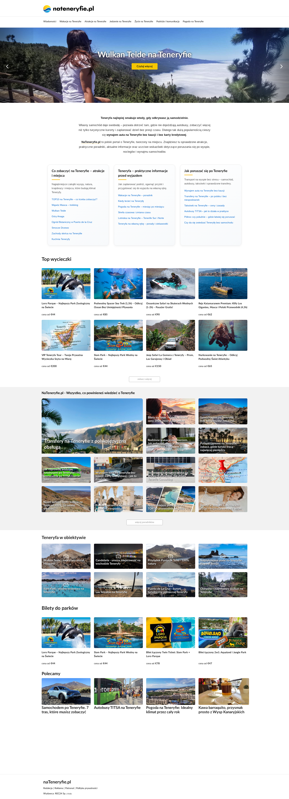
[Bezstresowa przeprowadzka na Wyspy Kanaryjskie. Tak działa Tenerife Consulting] (170, 470)
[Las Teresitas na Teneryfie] (118, 584)
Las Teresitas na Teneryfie (111, 592)
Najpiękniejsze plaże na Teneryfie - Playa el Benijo (222, 562)
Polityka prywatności (86, 788)
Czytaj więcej (145, 66)
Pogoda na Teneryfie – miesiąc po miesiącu (141, 206)
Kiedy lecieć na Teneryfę (131, 201)
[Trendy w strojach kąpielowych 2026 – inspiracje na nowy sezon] (223, 499)
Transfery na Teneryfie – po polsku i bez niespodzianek (205, 198)
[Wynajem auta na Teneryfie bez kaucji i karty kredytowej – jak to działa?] (118, 470)
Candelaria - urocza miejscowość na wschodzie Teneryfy (118, 562)
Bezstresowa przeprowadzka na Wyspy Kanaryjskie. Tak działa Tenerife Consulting (168, 476)
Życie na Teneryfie (144, 21)
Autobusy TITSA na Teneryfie (117, 708)
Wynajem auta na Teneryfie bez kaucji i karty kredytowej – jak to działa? (116, 476)
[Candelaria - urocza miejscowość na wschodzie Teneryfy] (118, 556)
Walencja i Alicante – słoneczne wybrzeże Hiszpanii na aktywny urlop (220, 476)
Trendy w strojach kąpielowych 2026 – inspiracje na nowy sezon (221, 507)
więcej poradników (144, 522)
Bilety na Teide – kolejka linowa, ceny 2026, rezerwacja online (168, 419)
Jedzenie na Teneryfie (120, 21)
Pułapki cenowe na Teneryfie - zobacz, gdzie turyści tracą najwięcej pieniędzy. (219, 447)
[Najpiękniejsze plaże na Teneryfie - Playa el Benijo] (223, 556)
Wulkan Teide (59, 210)
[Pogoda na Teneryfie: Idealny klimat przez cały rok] (170, 691)
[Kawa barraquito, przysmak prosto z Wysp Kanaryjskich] (224, 691)
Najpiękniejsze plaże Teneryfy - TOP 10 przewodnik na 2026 (167, 507)
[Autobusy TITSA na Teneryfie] (118, 691)
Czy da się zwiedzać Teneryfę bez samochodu (208, 222)
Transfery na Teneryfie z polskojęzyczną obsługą (85, 444)
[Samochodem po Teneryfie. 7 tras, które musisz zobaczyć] (223, 411)
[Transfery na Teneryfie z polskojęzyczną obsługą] (92, 426)
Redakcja (48, 788)
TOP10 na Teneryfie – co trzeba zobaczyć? (74, 199)
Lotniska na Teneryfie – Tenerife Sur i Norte (141, 218)
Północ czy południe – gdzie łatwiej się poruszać (209, 217)
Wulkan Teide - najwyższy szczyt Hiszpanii (63, 562)
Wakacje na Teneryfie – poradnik (135, 195)
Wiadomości (49, 21)
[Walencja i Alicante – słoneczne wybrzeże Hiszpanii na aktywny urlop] (223, 470)
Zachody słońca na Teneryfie (67, 233)
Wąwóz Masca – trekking (65, 205)
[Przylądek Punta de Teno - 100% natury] (170, 556)
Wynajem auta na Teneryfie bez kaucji (204, 190)
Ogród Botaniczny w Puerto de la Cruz (72, 222)
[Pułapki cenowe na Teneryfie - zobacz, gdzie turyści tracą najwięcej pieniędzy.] (223, 441)
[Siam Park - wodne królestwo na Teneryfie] (66, 584)
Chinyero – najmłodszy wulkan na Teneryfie (221, 590)
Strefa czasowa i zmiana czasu (134, 212)
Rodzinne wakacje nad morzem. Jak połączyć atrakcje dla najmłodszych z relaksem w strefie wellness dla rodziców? (168, 445)
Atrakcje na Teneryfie (95, 21)
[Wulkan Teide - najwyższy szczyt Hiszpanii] (66, 556)
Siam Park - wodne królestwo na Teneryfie (63, 590)
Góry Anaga (58, 216)
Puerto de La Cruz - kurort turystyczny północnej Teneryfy (168, 590)
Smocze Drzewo (60, 227)
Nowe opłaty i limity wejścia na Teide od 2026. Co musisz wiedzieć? (63, 505)
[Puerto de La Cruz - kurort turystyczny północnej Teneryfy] (170, 584)
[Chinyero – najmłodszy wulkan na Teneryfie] (223, 584)
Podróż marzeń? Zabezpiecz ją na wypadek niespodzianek (117, 507)
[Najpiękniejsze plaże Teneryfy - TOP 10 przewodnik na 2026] (170, 499)
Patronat (69, 788)
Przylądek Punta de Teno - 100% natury (168, 562)
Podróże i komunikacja (167, 21)
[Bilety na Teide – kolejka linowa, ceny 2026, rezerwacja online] (170, 411)
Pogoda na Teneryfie (193, 21)
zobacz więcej (144, 379)
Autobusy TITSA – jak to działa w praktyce (206, 211)
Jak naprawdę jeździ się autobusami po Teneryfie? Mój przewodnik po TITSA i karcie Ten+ (62, 474)
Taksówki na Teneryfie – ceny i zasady (204, 205)
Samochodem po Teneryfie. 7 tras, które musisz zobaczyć (218, 419)
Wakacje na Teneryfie (70, 21)
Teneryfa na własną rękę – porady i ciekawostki (143, 223)
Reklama (59, 788)
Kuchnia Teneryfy (61, 239)
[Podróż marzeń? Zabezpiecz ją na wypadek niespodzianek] (118, 499)
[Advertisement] (142, 743)
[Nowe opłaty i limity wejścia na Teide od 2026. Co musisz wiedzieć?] (66, 499)
